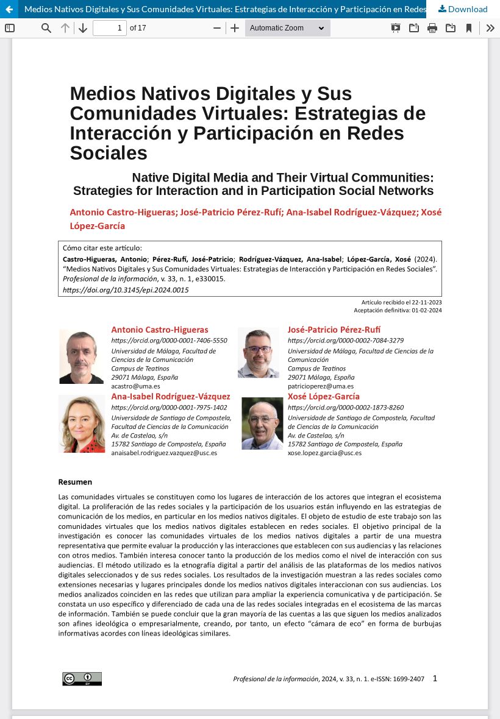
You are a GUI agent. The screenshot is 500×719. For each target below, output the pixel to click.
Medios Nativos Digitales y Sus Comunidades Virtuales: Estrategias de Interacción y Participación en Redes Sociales (241, 9)
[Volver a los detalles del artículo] (9, 9)
